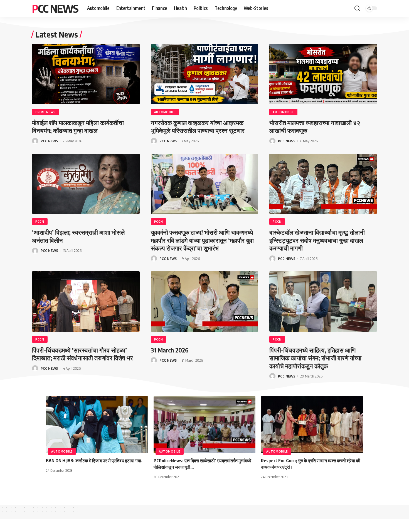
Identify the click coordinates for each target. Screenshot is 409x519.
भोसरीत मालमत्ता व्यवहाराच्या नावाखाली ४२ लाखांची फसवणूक (314, 127)
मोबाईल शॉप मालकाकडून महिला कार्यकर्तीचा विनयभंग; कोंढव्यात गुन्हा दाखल (78, 127)
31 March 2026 (170, 350)
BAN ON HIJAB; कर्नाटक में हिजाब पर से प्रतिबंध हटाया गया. (94, 460)
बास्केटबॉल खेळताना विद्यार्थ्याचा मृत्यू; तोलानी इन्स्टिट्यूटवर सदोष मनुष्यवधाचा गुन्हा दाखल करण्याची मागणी (317, 240)
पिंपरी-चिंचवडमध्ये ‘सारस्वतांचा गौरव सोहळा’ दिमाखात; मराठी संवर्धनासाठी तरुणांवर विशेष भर (82, 354)
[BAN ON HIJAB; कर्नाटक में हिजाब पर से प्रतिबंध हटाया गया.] (97, 424)
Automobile (165, 112)
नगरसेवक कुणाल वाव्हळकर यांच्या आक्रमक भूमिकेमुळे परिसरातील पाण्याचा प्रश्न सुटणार (198, 127)
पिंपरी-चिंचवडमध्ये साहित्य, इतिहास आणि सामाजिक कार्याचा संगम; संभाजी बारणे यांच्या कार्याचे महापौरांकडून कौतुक (315, 358)
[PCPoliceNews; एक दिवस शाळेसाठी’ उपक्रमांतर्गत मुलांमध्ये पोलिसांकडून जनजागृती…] (205, 424)
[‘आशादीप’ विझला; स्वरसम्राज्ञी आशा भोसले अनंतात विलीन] (86, 184)
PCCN (39, 221)
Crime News (45, 112)
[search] (357, 8)
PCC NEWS (55, 8)
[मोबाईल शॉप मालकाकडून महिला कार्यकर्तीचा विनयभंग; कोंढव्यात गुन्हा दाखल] (86, 74)
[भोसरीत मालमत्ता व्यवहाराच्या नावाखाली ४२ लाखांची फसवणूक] (323, 74)
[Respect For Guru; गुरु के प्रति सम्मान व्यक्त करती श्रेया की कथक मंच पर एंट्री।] (312, 424)
